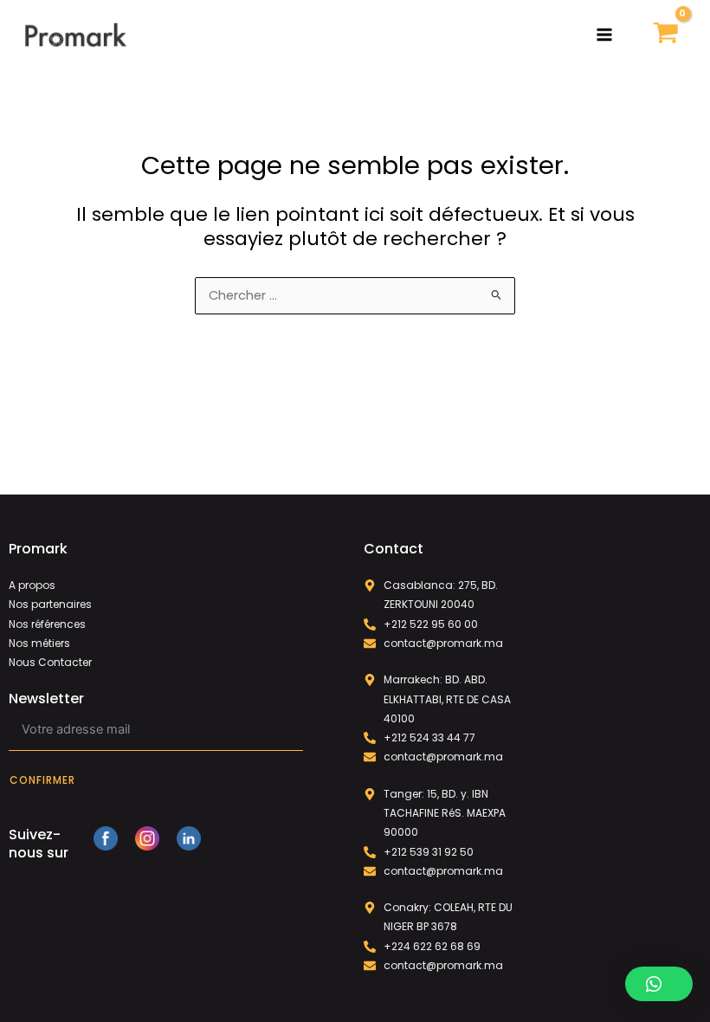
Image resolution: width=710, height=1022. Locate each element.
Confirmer (42, 780)
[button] (659, 984)
